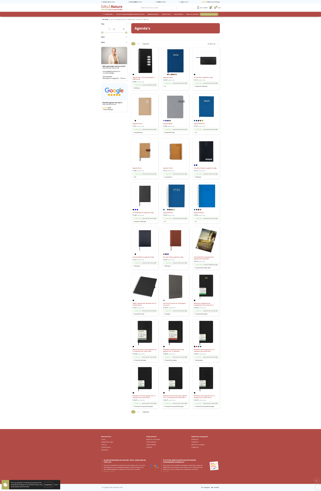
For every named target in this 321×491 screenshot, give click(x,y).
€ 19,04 (139, 354)
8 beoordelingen (213, 2)
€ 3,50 (199, 215)
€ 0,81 (138, 82)
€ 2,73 (199, 126)
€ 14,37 (169, 308)
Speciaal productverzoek (209, 14)
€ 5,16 (199, 261)
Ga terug (105, 19)
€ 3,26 (138, 215)
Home (111, 19)
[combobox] (157, 7)
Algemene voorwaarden (153, 439)
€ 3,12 (168, 171)
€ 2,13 (199, 80)
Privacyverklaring (151, 442)
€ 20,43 (169, 354)
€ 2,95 (138, 171)
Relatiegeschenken (120, 19)
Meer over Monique (192, 14)
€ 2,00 (168, 80)
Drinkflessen (195, 439)
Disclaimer (149, 447)
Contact (103, 439)
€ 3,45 (168, 215)
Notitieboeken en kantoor (134, 19)
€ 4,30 (168, 260)
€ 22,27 (200, 354)
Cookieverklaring (151, 444)
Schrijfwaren (194, 442)
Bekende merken (153, 14)
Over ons (104, 444)
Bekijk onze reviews (109, 471)
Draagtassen (195, 447)
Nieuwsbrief (104, 450)
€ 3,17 (199, 171)
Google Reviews (106, 447)
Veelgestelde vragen (107, 442)
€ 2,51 (138, 126)
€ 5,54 (138, 308)
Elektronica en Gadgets (198, 444)
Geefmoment (166, 14)
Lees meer (166, 471)
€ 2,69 (168, 126)
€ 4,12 (138, 260)
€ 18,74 (200, 308)
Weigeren (56, 484)
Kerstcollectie (178, 14)
